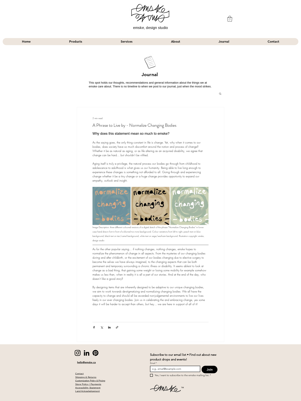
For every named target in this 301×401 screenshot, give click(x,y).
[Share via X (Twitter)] (101, 327)
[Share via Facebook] (93, 327)
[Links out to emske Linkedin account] (86, 353)
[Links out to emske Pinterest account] (95, 353)
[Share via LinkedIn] (109, 327)
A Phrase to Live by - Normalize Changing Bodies (134, 125)
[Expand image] (111, 206)
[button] (229, 19)
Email (153, 363)
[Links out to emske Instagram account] (78, 353)
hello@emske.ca (86, 362)
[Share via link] (117, 327)
